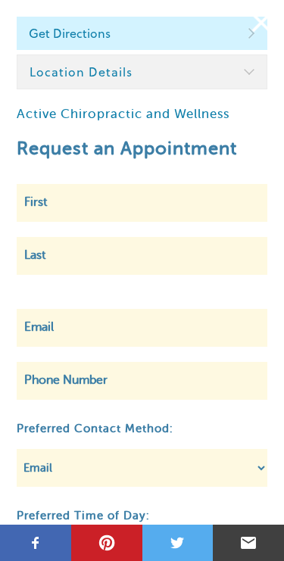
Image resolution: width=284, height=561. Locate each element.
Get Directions (70, 33)
